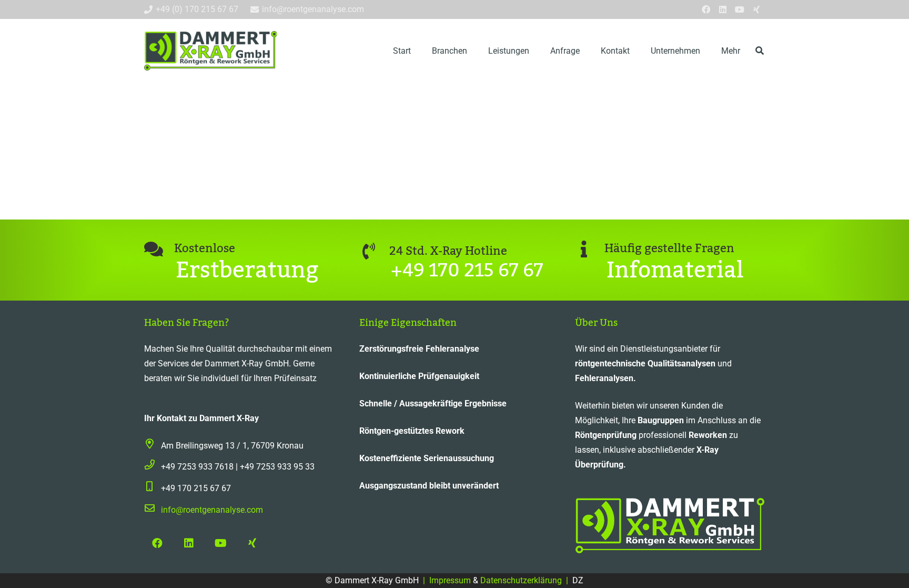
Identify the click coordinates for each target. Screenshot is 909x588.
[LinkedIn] (722, 9)
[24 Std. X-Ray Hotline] (374, 251)
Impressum (451, 580)
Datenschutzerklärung (520, 580)
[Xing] (756, 9)
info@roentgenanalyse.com (212, 510)
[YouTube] (739, 9)
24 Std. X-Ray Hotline (448, 251)
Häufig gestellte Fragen (669, 248)
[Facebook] (706, 9)
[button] (474, 50)
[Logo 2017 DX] (210, 51)
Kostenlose (204, 248)
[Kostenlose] (159, 249)
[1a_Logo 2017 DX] (670, 525)
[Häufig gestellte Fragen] (590, 249)
